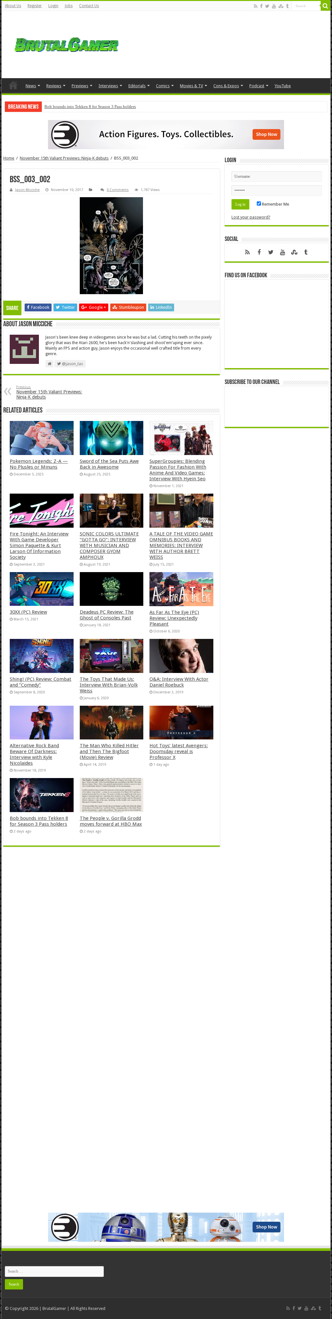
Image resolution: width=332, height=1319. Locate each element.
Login (53, 6)
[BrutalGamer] (66, 44)
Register (35, 6)
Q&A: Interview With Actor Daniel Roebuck (178, 682)
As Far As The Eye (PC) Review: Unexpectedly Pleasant (174, 618)
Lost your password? (250, 217)
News (31, 85)
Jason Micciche (27, 190)
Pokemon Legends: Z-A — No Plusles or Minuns (39, 464)
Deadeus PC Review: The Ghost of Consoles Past (107, 615)
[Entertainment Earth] (166, 134)
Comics (163, 85)
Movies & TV (191, 85)
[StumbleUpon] (281, 6)
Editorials (137, 85)
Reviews (53, 85)
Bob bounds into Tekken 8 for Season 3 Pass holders (90, 106)
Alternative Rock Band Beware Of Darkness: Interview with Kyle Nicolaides (34, 754)
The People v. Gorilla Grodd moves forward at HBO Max (111, 821)
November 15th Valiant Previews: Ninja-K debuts (64, 158)
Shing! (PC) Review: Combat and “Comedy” (40, 682)
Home (13, 85)
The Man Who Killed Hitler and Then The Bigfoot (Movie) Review (109, 751)
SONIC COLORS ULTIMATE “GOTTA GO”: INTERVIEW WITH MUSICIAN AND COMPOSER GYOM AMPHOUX (109, 545)
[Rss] (255, 6)
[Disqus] (111, 946)
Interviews (108, 85)
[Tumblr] (287, 6)
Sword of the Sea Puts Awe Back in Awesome (109, 464)
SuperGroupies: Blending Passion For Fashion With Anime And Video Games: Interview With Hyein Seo (177, 470)
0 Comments (118, 190)
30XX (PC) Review (28, 612)
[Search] (325, 6)
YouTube (283, 85)
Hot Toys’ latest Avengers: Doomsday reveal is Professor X (178, 751)
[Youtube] (274, 6)
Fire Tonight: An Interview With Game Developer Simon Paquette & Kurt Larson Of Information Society (39, 545)
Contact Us (89, 6)
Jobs (69, 6)
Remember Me (275, 204)
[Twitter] (267, 6)
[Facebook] (261, 6)
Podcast (256, 85)
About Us (13, 6)
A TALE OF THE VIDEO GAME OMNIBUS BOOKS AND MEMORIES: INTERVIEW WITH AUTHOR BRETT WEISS (181, 545)
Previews (80, 85)
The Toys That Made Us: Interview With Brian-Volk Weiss (109, 685)
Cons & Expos (226, 85)
